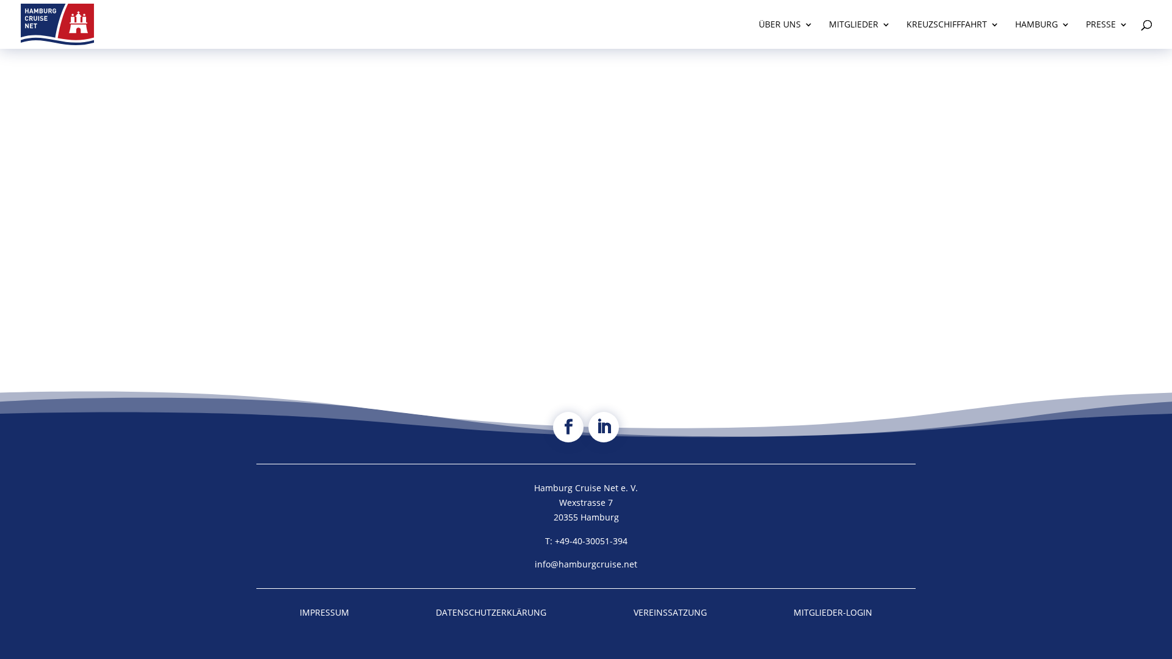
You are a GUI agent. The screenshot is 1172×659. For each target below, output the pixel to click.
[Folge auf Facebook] (568, 427)
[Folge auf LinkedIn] (603, 427)
